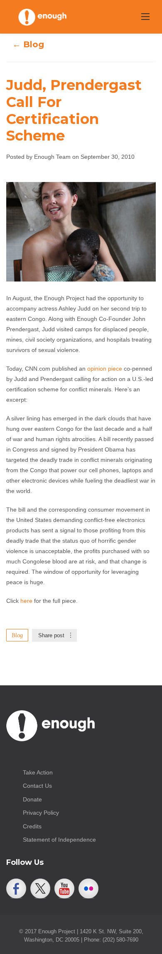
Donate (32, 799)
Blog (17, 635)
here (26, 600)
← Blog (28, 44)
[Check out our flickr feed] (88, 888)
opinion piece (104, 368)
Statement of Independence (59, 839)
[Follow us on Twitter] (40, 888)
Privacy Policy (41, 812)
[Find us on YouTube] (64, 888)
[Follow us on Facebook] (16, 888)
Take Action (38, 772)
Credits (32, 826)
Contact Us (37, 785)
